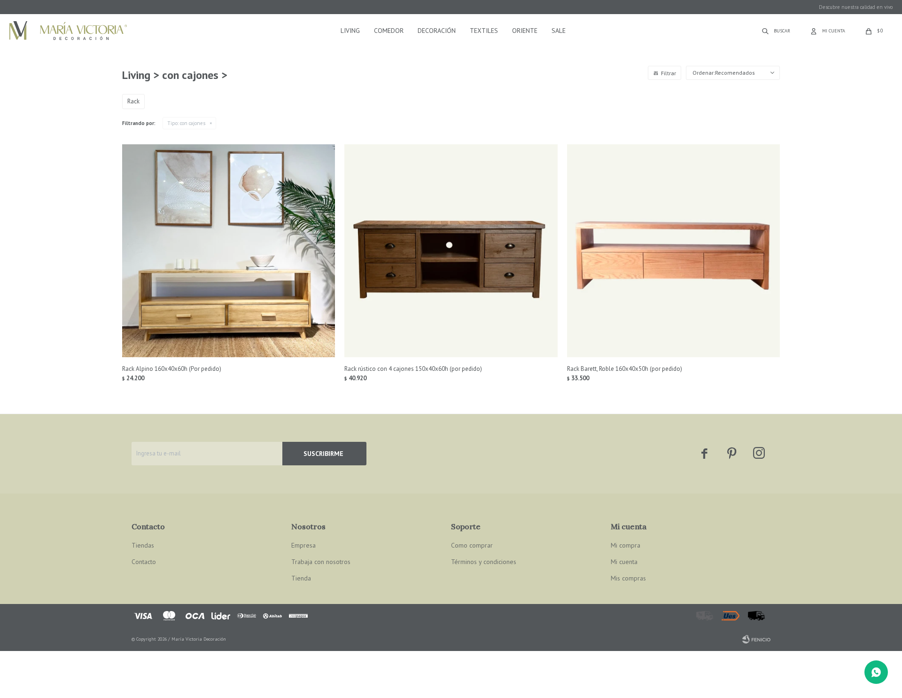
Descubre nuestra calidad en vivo (856, 7)
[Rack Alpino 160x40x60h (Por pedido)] (228, 250)
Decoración (437, 30)
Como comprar (472, 545)
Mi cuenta (624, 561)
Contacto (144, 561)
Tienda (301, 578)
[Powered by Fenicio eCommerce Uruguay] (756, 639)
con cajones (186, 123)
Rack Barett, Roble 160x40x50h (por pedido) (624, 369)
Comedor (389, 30)
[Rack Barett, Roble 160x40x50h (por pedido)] (673, 250)
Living (350, 30)
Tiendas (143, 545)
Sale (559, 30)
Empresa (303, 545)
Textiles (484, 30)
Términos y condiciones (483, 561)
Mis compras (628, 578)
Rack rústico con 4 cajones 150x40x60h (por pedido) (413, 369)
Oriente (524, 30)
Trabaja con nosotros (320, 561)
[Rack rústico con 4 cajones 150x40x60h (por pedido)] (450, 250)
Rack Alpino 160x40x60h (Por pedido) (171, 369)
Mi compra (625, 545)
